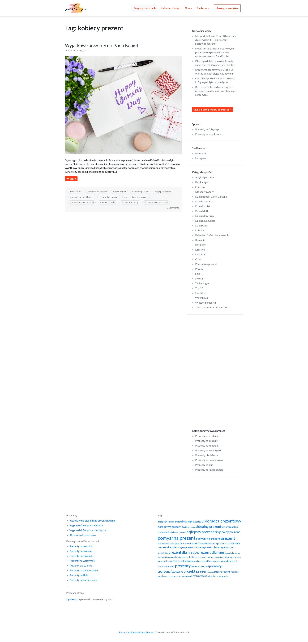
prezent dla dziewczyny (136, 197)
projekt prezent (196, 571)
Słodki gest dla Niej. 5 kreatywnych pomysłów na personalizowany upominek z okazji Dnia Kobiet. (214, 52)
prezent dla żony (130, 202)
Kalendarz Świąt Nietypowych (212, 235)
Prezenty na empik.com (208, 134)
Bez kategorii (202, 182)
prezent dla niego (182, 552)
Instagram (200, 158)
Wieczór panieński (205, 302)
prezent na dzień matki (224, 557)
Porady (199, 268)
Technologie (202, 283)
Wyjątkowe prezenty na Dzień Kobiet (101, 45)
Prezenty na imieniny (206, 440)
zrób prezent (200, 575)
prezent (228, 538)
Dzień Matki (202, 211)
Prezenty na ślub (204, 464)
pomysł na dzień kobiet (82, 197)
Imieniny (200, 230)
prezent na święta (221, 561)
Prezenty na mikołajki (207, 445)
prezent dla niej (108, 202)
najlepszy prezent (164, 191)
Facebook (200, 153)
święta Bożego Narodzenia (217, 576)
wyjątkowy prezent (166, 576)
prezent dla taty (174, 557)
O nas (188, 7)
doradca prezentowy (223, 521)
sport (211, 572)
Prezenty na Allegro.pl (207, 129)
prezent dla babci (166, 543)
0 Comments (173, 207)
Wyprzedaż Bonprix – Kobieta (86, 525)
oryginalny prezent (227, 532)
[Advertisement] (215, 369)
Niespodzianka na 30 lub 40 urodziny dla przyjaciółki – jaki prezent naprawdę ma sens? (215, 39)
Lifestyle (200, 249)
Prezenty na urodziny (206, 435)
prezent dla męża (213, 547)
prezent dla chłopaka (186, 543)
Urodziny (200, 292)
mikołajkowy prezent (176, 532)
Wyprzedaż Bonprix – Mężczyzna (87, 530)
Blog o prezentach (145, 7)
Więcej (70, 178)
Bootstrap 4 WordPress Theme (136, 632)
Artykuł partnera (204, 177)
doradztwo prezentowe (172, 526)
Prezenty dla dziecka (206, 455)
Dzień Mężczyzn (204, 215)
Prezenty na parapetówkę (209, 459)
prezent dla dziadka (208, 543)
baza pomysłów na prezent (170, 521)
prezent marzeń (207, 557)
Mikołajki (200, 254)
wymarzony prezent (183, 576)
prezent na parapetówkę (202, 561)
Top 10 (199, 288)
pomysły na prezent (208, 538)
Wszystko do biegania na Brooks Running (92, 520)
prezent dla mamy (194, 547)
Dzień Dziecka (203, 201)
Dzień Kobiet (76, 191)
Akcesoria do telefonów (82, 534)
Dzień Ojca (201, 225)
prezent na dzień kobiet (157, 202)
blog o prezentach (193, 521)
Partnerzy (203, 7)
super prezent (222, 571)
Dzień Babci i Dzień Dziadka (211, 196)
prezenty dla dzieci (200, 566)
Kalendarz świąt (170, 7)
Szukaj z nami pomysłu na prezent (211, 109)
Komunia (200, 239)
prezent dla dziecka (228, 543)
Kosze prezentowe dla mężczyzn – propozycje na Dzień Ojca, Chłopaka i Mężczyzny (215, 90)
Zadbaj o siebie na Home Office (212, 307)
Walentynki (201, 297)
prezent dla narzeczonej (83, 202)
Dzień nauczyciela (205, 220)
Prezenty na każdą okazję (209, 469)
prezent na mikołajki (180, 560)
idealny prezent (209, 526)
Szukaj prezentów (227, 8)
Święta (199, 278)
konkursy (200, 244)
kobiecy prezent (141, 191)
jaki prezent (228, 527)
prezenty (183, 565)
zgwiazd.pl (72, 599)
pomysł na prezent (109, 197)
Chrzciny (200, 186)
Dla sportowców (204, 191)
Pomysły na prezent (97, 191)
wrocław (235, 572)
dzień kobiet (120, 191)
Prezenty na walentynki (208, 450)
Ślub (197, 273)
